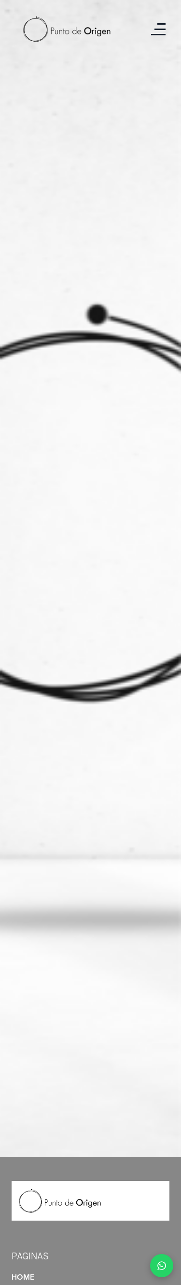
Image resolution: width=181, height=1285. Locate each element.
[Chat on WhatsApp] (161, 1265)
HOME (23, 1278)
